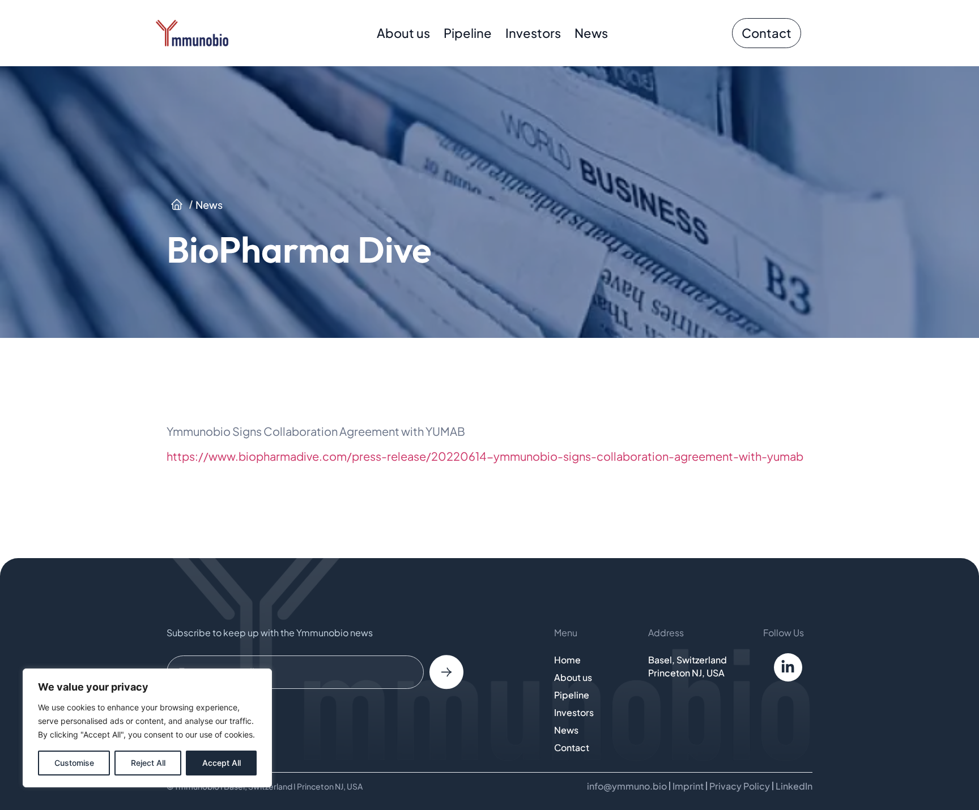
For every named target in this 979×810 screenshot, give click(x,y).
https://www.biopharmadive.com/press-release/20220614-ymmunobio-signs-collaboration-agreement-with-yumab (485, 456)
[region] (147, 727)
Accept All (221, 763)
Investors (533, 33)
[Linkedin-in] (788, 667)
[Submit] (446, 672)
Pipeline (468, 33)
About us (403, 33)
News (591, 33)
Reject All (148, 763)
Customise (74, 763)
